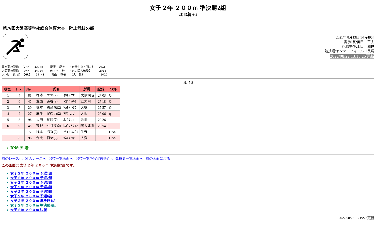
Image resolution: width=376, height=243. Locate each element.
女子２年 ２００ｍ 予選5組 (31, 191)
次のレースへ (35, 158)
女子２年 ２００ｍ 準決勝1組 (33, 201)
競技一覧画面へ (61, 158)
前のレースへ (12, 158)
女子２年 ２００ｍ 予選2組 (31, 178)
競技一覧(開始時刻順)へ (94, 158)
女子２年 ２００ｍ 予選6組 (31, 196)
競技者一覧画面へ (129, 158)
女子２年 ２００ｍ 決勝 (28, 210)
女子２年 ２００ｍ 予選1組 (31, 173)
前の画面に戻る (158, 158)
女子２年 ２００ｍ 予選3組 (31, 182)
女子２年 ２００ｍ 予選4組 (31, 187)
